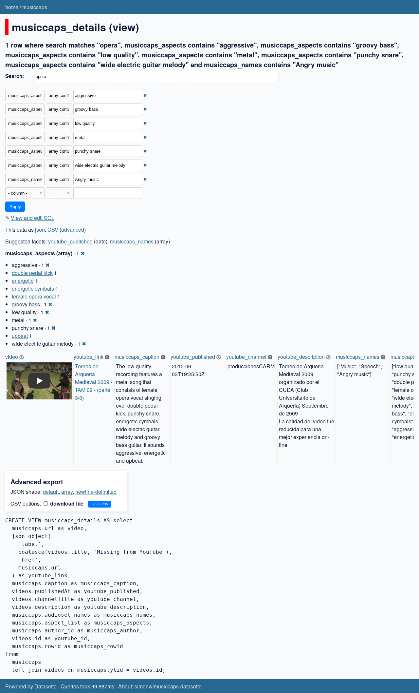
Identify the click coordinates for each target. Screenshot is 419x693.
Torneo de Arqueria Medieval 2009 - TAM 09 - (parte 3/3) (94, 381)
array (67, 491)
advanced (72, 229)
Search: (14, 76)
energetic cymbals (33, 288)
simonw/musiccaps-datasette (168, 686)
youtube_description (301, 356)
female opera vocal (34, 296)
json (40, 229)
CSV (52, 229)
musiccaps (34, 7)
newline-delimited (96, 491)
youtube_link (88, 356)
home (11, 7)
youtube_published (70, 241)
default (51, 491)
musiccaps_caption (137, 356)
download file (66, 503)
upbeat (20, 335)
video (11, 356)
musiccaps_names (132, 241)
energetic (22, 280)
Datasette (45, 686)
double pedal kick (32, 273)
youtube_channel (246, 356)
